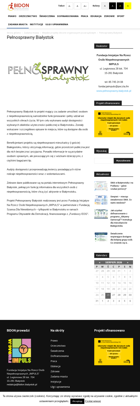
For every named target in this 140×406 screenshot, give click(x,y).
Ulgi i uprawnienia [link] (56, 24)
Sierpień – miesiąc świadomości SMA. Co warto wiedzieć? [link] (121, 199)
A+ (85, 6)
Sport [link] (120, 16)
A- (69, 6)
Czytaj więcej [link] (93, 401)
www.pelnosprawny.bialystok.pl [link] (113, 90)
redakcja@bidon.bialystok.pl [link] (22, 384)
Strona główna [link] (14, 32)
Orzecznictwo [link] (28, 16)
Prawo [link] (12, 16)
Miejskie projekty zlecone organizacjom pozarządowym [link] (69, 32)
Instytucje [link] (36, 24)
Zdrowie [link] (109, 16)
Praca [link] (84, 16)
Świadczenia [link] (47, 16)
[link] (49, 99)
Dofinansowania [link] (68, 16)
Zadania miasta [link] (17, 24)
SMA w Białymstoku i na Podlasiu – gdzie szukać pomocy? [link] (121, 186)
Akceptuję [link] (77, 401)
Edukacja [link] (96, 16)
